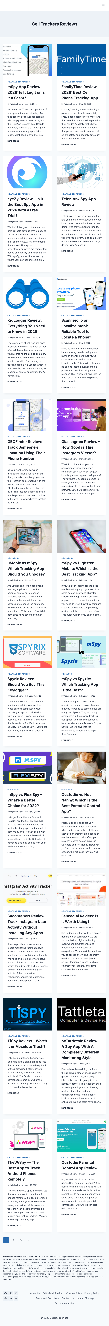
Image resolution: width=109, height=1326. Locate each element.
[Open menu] (103, 5)
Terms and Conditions (47, 1298)
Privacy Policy (91, 1293)
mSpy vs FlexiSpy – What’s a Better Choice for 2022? (24, 800)
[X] (10, 1293)
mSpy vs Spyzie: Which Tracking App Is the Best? (79, 684)
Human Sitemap (85, 1298)
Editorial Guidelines (53, 1293)
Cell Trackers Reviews (18, 82)
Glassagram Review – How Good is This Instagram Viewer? (80, 447)
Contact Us (68, 1298)
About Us (35, 1293)
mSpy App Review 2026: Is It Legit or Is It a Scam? (26, 92)
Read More (14, 141)
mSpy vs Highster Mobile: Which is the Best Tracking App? (79, 568)
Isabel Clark (15, 464)
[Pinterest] (5, 1298)
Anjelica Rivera (16, 104)
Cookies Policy (74, 1293)
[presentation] (27, 60)
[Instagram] (16, 1293)
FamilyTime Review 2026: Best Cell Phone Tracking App (79, 92)
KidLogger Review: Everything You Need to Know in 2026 (26, 326)
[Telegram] (16, 1298)
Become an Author (65, 1303)
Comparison (13, 558)
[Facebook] (5, 1293)
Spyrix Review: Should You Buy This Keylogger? (26, 684)
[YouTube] (10, 1298)
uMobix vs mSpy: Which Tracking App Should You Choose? (26, 568)
